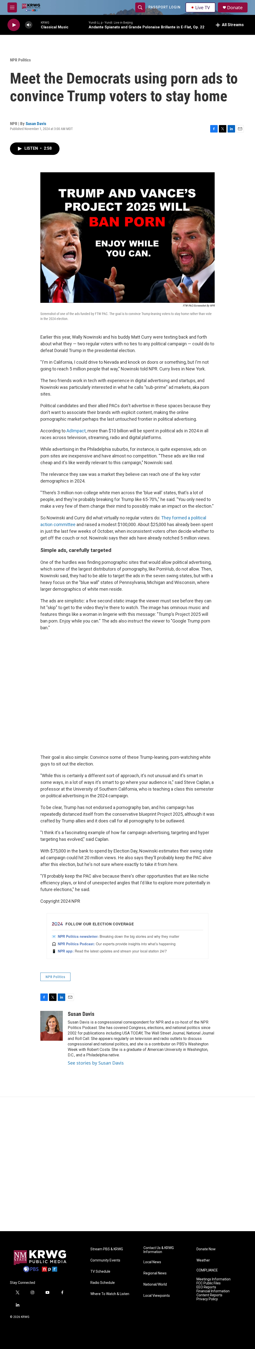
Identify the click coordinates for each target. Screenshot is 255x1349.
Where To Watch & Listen (109, 1294)
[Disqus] (127, 1164)
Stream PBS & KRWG (106, 1249)
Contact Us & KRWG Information (158, 1250)
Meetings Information (213, 1279)
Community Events (105, 1260)
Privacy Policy (207, 1299)
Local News (152, 1262)
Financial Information (213, 1291)
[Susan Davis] (51, 1026)
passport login (164, 7)
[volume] (28, 25)
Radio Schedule (102, 1283)
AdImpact (76, 430)
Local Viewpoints (156, 1296)
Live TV (202, 7)
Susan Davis (36, 123)
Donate (235, 7)
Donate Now (206, 1249)
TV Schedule (100, 1271)
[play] (14, 25)
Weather (203, 1260)
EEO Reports (206, 1287)
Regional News (155, 1273)
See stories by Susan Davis (96, 1063)
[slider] (36, 24)
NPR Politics (20, 59)
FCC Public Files (208, 1283)
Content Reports (209, 1295)
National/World (155, 1284)
